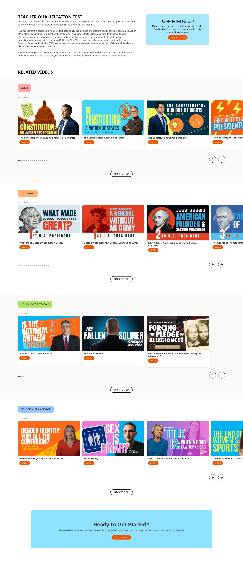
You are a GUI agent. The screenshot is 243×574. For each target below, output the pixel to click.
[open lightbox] (49, 117)
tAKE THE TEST (121, 537)
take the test (178, 37)
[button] (212, 159)
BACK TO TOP (121, 173)
